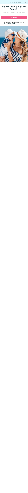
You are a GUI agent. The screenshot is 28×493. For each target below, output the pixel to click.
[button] (25, 2)
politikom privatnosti (9, 23)
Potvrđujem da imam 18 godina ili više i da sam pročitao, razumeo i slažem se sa (15, 22)
